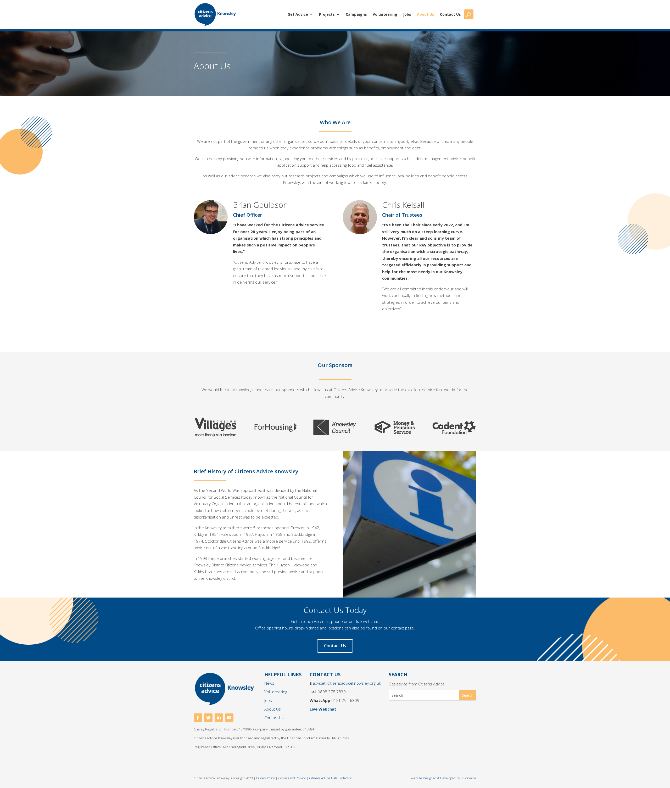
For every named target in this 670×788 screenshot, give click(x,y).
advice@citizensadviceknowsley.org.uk (347, 683)
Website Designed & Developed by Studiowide (443, 778)
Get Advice (298, 14)
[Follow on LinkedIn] (219, 717)
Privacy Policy (266, 778)
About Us (425, 14)
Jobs (407, 14)
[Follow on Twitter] (208, 717)
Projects (327, 14)
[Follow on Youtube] (229, 717)
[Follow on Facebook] (198, 717)
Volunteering (385, 14)
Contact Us (450, 14)
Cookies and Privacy (292, 778)
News (269, 683)
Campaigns (356, 14)
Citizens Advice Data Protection (331, 778)
